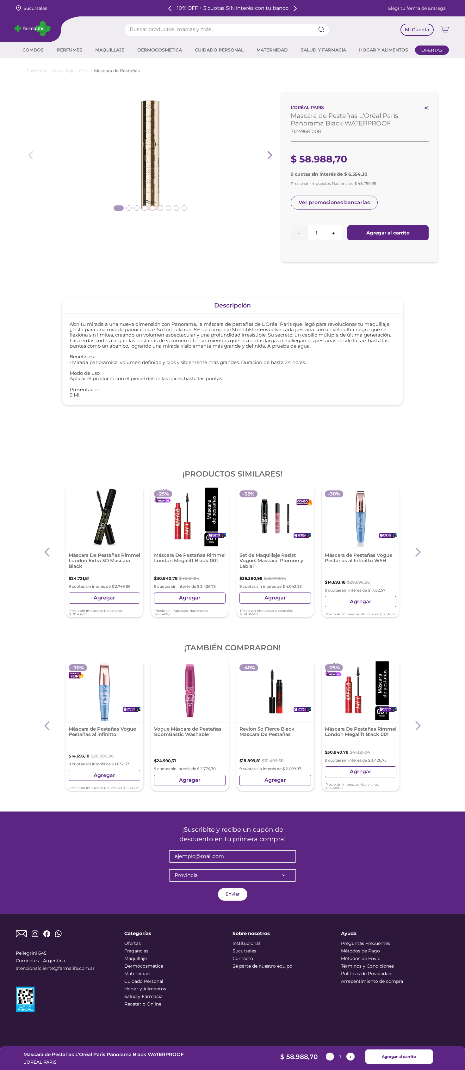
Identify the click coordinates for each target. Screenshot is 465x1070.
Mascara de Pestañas (117, 71)
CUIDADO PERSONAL (219, 49)
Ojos (84, 71)
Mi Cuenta (417, 30)
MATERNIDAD (272, 49)
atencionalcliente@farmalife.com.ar (55, 968)
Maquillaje (63, 71)
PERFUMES (69, 49)
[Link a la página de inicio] (37, 71)
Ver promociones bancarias (334, 202)
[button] (47, 551)
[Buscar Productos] (323, 30)
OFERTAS (432, 50)
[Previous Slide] (170, 8)
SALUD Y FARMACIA (323, 49)
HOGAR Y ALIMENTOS (383, 49)
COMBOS (33, 49)
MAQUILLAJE (109, 49)
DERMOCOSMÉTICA (159, 49)
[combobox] (227, 30)
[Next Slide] (295, 8)
